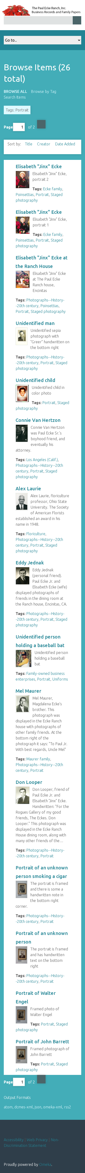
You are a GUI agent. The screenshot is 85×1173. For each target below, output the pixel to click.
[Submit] (77, 20)
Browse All (15, 91)
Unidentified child (35, 380)
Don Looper (29, 782)
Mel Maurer (28, 691)
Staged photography (48, 311)
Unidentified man (35, 323)
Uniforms (60, 679)
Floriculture (35, 534)
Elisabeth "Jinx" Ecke (39, 166)
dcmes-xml (23, 1107)
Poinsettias (25, 194)
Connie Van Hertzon (39, 420)
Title (29, 144)
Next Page (41, 124)
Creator (44, 144)
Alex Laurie (29, 488)
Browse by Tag (43, 91)
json (38, 1107)
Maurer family (38, 759)
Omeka (45, 1164)
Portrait (42, 194)
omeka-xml (52, 1107)
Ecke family (52, 189)
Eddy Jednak (30, 562)
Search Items (15, 97)
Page (8, 127)
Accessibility (14, 1140)
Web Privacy (37, 1140)
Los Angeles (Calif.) (42, 460)
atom (8, 1107)
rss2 (67, 1107)
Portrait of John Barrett (42, 1041)
